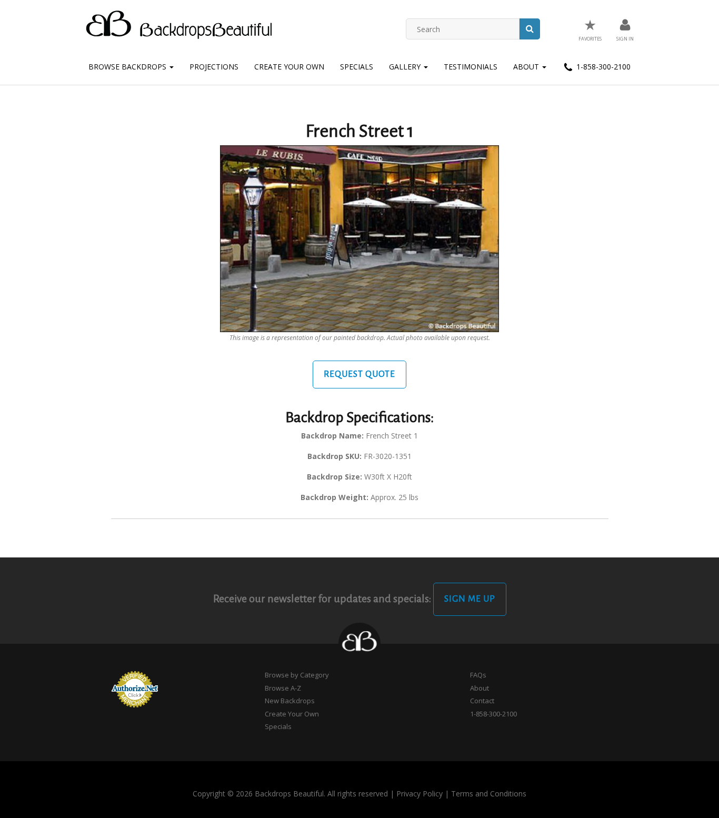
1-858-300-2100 (602, 67)
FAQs (478, 675)
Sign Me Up (469, 599)
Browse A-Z (283, 688)
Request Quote (359, 374)
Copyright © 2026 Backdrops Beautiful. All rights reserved (290, 794)
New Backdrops (290, 700)
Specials (356, 67)
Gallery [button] (406, 67)
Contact (482, 700)
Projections (213, 67)
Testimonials (470, 67)
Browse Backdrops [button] (128, 67)
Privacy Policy (419, 794)
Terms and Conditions (488, 794)
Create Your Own (289, 67)
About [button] (527, 67)
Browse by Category (297, 675)
